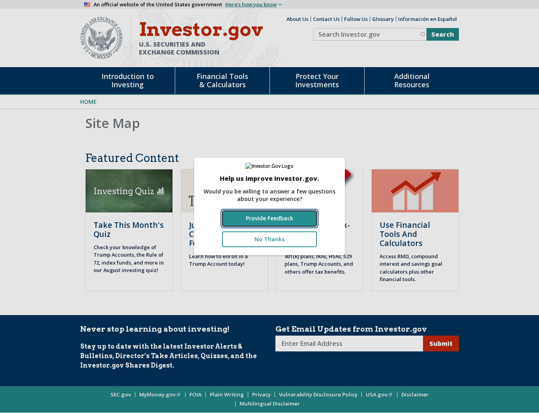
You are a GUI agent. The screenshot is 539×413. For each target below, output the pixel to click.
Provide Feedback (269, 218)
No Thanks (269, 239)
